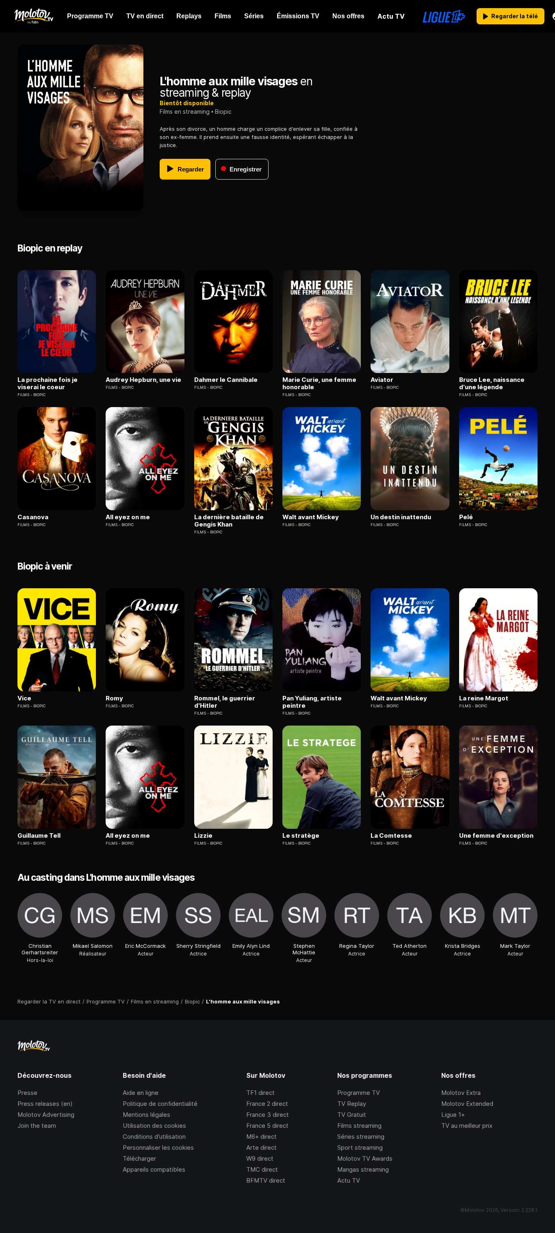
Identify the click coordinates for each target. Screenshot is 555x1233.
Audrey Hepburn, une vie (143, 380)
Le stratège (300, 835)
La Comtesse (391, 835)
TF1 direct (260, 1092)
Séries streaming (360, 1136)
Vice (24, 698)
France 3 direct (267, 1114)
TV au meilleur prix (466, 1125)
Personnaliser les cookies (158, 1147)
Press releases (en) (45, 1103)
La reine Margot (483, 698)
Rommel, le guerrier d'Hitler (224, 702)
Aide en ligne (140, 1092)
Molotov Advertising (45, 1114)
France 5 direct (267, 1125)
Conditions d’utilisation (154, 1136)
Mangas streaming (363, 1169)
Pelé (466, 517)
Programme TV (358, 1092)
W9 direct (259, 1158)
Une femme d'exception (496, 835)
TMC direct (262, 1169)
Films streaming (359, 1125)
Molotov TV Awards (364, 1158)
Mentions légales (146, 1114)
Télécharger (139, 1158)
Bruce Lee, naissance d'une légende (492, 383)
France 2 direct (267, 1103)
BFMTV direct (265, 1180)
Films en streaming (185, 111)
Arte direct (261, 1147)
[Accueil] (33, 16)
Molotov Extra (461, 1092)
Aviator (382, 380)
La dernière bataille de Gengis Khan (229, 521)
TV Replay (351, 1103)
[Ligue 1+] (444, 16)
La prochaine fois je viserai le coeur (47, 383)
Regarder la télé (514, 16)
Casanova (32, 517)
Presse (27, 1092)
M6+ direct (261, 1136)
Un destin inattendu (401, 517)
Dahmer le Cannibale (226, 380)
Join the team (36, 1125)
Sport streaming (360, 1147)
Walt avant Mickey (310, 517)
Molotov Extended (467, 1103)
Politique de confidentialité (160, 1103)
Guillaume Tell (39, 835)
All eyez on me (128, 517)
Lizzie (203, 835)
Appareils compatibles (154, 1169)
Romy (114, 698)
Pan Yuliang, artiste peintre (312, 702)
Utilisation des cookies (154, 1125)
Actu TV (348, 1180)
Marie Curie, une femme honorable (319, 383)
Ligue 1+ (453, 1114)
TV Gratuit (351, 1114)
